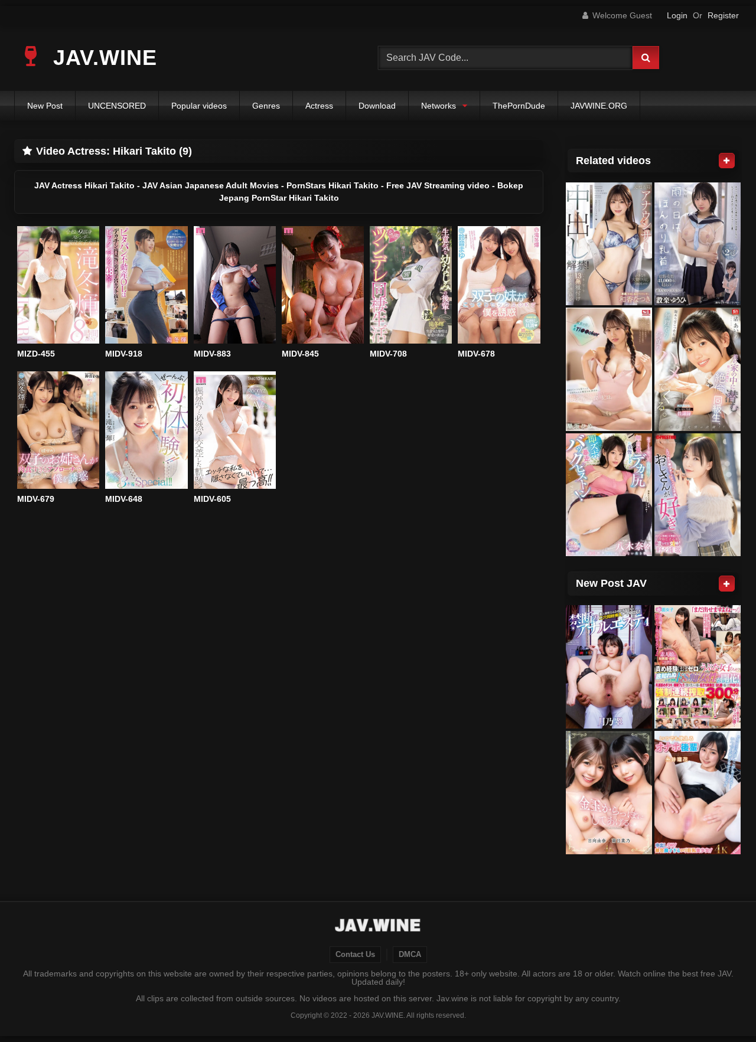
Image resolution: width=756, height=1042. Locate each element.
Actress (319, 105)
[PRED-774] (609, 244)
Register (723, 15)
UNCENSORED (117, 105)
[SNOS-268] (697, 369)
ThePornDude (519, 105)
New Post (45, 105)
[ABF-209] (697, 495)
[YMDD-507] (609, 667)
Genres (266, 105)
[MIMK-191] (697, 244)
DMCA (410, 954)
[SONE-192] (609, 369)
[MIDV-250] (609, 495)
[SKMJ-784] (697, 667)
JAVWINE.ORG (599, 105)
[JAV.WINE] (378, 927)
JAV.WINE (102, 57)
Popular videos (199, 105)
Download (377, 105)
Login (677, 15)
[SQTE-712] (697, 792)
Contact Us (355, 954)
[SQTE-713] (609, 792)
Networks (438, 105)
